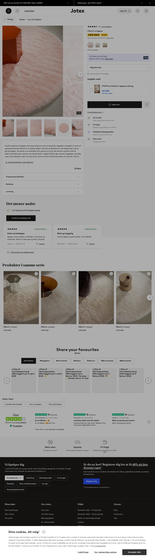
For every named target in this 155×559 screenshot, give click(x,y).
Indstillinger (83, 552)
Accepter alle (134, 552)
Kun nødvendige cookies (105, 552)
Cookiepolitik (100, 546)
